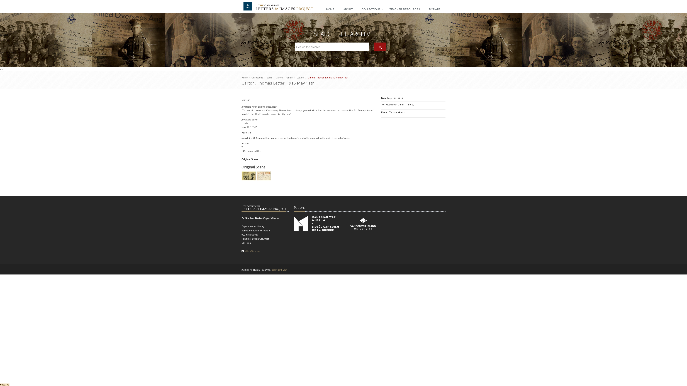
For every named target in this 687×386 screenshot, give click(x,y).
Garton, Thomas (284, 77)
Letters (300, 77)
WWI (269, 77)
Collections (371, 9)
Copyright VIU (279, 269)
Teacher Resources (404, 9)
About (348, 9)
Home (330, 9)
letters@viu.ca (252, 251)
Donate (434, 9)
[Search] (380, 47)
